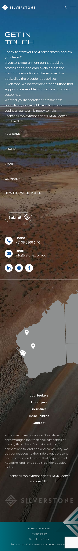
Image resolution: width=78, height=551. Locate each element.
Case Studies (39, 416)
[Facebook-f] (29, 268)
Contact (39, 423)
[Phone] (9, 241)
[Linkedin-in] (9, 268)
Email (20, 251)
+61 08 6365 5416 (28, 242)
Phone (20, 238)
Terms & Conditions (39, 528)
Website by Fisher (39, 539)
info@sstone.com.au (31, 255)
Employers (39, 402)
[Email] (9, 254)
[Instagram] (19, 268)
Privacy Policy (39, 533)
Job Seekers (39, 395)
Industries (39, 409)
